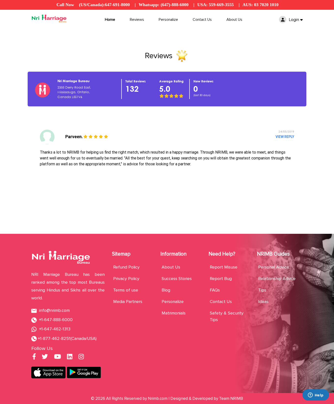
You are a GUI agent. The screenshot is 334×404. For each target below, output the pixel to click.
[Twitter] (44, 357)
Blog (166, 290)
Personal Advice (273, 267)
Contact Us (202, 19)
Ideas (263, 301)
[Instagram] (81, 357)
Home (110, 19)
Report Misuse (223, 267)
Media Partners (127, 301)
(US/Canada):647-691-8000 (104, 4)
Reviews (137, 19)
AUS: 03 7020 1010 (260, 4)
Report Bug (221, 278)
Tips (262, 290)
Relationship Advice (277, 278)
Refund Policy (126, 267)
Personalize (168, 19)
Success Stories (177, 278)
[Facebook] (34, 357)
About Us (234, 19)
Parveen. (74, 136)
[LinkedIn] (70, 357)
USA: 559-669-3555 (215, 4)
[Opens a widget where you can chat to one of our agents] (315, 395)
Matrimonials (174, 313)
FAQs (215, 290)
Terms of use (125, 290)
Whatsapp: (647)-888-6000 (164, 4)
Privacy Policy (126, 278)
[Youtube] (57, 357)
